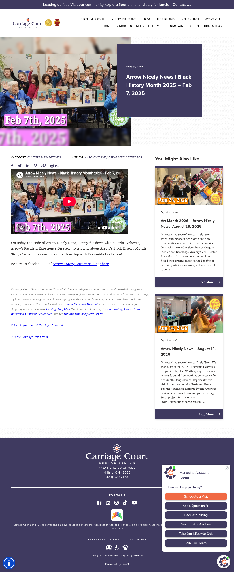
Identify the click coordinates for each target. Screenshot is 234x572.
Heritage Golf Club (58, 309)
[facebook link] (99, 503)
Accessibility (116, 539)
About (194, 26)
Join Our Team (190, 19)
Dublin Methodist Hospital (81, 304)
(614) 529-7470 (212, 19)
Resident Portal (166, 19)
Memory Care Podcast (124, 19)
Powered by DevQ (117, 564)
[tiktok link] (125, 503)
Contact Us (182, 4)
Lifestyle (155, 26)
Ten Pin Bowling (112, 309)
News (147, 19)
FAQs (130, 539)
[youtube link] (134, 503)
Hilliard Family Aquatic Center (83, 314)
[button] (9, 563)
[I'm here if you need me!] (223, 561)
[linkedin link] (108, 503)
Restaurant (176, 26)
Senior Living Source (93, 19)
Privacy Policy (96, 539)
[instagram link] (116, 503)
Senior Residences (130, 26)
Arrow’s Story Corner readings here (81, 263)
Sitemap (141, 539)
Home (107, 26)
